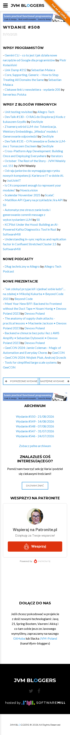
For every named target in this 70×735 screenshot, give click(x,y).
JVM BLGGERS (27, 5)
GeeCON (58, 352)
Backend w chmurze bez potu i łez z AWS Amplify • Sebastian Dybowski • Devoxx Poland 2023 (31, 338)
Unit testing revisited (19, 112)
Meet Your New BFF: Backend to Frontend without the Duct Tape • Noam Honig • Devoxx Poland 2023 (34, 308)
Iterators (57, 156)
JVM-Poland (48, 638)
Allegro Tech (45, 112)
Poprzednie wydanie (24, 381)
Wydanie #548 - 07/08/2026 (35, 426)
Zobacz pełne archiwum (35, 446)
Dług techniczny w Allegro (22, 266)
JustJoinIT (14, 180)
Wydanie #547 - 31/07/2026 (35, 431)
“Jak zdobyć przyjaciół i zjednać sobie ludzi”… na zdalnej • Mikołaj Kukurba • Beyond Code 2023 (34, 294)
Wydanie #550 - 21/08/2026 (35, 416)
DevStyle (37, 121)
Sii (4, 205)
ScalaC (49, 195)
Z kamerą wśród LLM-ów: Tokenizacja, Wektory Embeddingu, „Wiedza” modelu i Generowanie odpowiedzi (30, 131)
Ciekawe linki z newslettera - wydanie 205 (32, 89)
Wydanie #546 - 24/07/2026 (35, 436)
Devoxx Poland (34, 313)
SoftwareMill (12, 234)
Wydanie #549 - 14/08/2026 (35, 421)
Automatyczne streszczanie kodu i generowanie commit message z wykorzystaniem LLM (26, 214)
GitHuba (19, 638)
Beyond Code (24, 299)
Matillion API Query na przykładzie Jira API (34, 200)
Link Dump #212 (16, 70)
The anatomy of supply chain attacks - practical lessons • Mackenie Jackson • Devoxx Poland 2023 (34, 323)
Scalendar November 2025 (22, 195)
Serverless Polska (14, 94)
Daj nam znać (35, 485)
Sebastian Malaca (43, 70)
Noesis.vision (29, 190)
